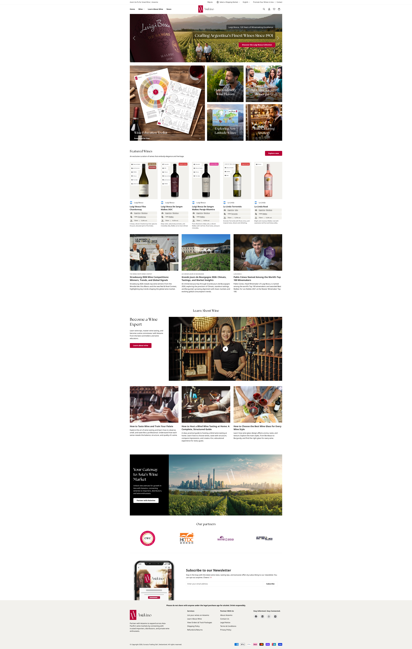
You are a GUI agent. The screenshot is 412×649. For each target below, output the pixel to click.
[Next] (278, 38)
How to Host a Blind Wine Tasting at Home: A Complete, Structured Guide (205, 428)
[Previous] (134, 38)
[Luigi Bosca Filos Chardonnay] (144, 180)
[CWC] (148, 538)
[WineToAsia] (225, 538)
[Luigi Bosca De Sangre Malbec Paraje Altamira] (206, 180)
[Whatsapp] (268, 616)
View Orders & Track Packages (199, 622)
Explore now (273, 153)
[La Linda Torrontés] (237, 180)
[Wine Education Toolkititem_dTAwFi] (167, 103)
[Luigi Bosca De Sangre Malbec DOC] (175, 180)
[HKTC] (186, 538)
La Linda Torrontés (232, 206)
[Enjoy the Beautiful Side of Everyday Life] (206, 38)
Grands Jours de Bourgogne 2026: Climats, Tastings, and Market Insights (204, 279)
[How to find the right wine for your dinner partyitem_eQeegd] (264, 84)
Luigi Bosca (138, 202)
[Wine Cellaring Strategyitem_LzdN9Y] (264, 122)
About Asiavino (226, 615)
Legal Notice (225, 622)
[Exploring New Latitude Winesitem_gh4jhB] (225, 122)
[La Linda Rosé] (268, 180)
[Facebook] (256, 616)
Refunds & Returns (195, 630)
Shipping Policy (193, 626)
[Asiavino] (206, 9)
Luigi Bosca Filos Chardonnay (138, 208)
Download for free (142, 138)
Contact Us (224, 619)
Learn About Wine (155, 9)
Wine (140, 9)
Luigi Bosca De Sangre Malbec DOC (172, 208)
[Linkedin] (262, 616)
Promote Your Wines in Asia (263, 2)
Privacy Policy (225, 630)
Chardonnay (142, 217)
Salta (236, 210)
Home (132, 9)
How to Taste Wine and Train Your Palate (151, 426)
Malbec (171, 217)
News (169, 9)
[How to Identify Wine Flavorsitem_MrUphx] (225, 84)
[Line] (275, 616)
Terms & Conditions (228, 626)
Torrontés (234, 214)
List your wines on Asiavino (198, 615)
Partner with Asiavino (146, 500)
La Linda (231, 202)
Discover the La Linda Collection (258, 45)
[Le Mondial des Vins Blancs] (264, 538)
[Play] (225, 349)
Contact (279, 2)
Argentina (137, 213)
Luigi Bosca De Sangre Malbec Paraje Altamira (203, 208)
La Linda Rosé (261, 206)
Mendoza (144, 213)
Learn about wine (140, 345)
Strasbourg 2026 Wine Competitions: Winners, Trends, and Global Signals (149, 279)
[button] (279, 9)
